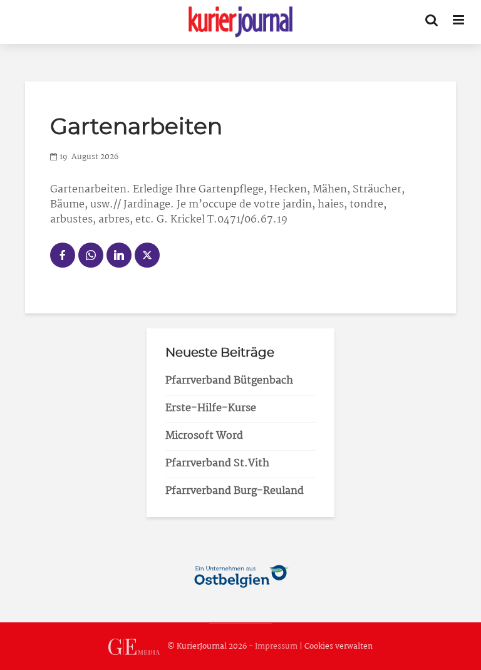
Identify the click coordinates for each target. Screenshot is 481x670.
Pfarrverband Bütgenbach (229, 380)
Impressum (276, 647)
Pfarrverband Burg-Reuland (234, 491)
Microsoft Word (204, 435)
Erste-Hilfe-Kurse (210, 408)
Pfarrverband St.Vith (217, 463)
